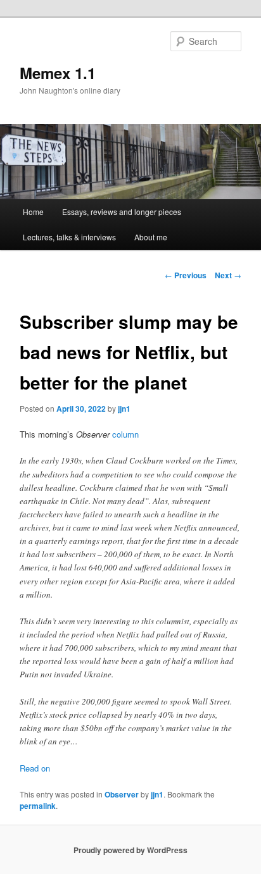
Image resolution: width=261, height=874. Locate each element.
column (125, 434)
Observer (122, 794)
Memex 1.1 (58, 72)
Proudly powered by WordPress (130, 850)
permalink (38, 805)
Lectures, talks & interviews (69, 236)
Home (33, 211)
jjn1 (124, 408)
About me (150, 236)
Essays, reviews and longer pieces (121, 211)
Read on (35, 768)
